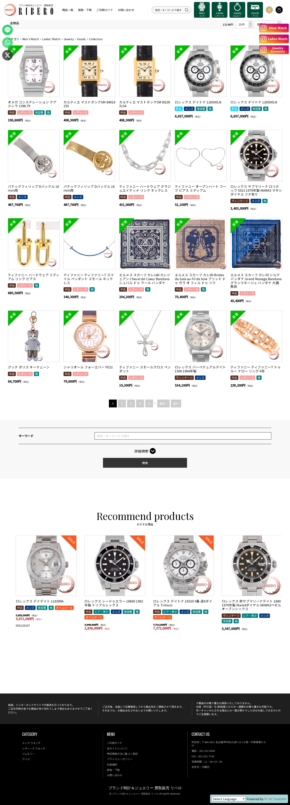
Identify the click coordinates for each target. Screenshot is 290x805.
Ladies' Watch (51, 39)
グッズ (26, 759)
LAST (176, 403)
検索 (145, 463)
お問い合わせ (126, 10)
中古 (12, 112)
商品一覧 (67, 10)
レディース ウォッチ (33, 748)
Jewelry (69, 39)
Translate (279, 799)
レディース (25, 112)
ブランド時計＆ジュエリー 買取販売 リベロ (145, 788)
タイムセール (64, 608)
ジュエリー (28, 754)
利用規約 (112, 764)
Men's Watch (30, 39)
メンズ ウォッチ (31, 743)
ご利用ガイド (104, 10)
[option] (46, 583)
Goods (81, 39)
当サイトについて (117, 748)
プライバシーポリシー (120, 759)
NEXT (162, 403)
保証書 (39, 112)
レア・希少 (102, 612)
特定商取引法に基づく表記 (122, 754)
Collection (96, 39)
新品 (178, 109)
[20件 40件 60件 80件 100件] (244, 24)
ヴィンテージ (240, 201)
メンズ (189, 109)
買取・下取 (85, 10)
